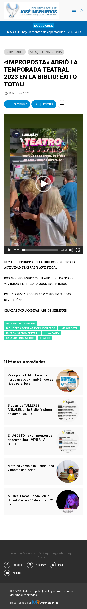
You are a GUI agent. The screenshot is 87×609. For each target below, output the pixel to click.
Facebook (18, 564)
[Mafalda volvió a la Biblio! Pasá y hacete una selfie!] (67, 471)
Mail (60, 564)
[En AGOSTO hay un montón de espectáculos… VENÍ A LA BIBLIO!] (67, 441)
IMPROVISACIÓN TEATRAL (22, 333)
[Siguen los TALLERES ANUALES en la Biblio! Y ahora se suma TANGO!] (67, 410)
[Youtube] (7, 573)
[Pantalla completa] (78, 250)
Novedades (14, 52)
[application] (43, 184)
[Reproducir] (9, 250)
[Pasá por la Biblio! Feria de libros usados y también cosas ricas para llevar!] (67, 380)
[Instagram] (30, 565)
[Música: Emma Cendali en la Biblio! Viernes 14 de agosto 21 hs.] (67, 501)
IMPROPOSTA (69, 328)
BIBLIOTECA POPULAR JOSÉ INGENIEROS (30, 328)
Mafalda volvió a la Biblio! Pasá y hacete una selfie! (31, 468)
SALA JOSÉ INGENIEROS (20, 337)
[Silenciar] (71, 250)
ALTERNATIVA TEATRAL (20, 323)
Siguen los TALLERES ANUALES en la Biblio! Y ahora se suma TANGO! (30, 410)
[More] (62, 104)
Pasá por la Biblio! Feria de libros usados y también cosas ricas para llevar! (30, 379)
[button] (43, 184)
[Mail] (53, 565)
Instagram (40, 564)
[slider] (40, 250)
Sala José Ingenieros (46, 52)
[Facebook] (7, 565)
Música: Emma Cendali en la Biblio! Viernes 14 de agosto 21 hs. (31, 500)
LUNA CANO (51, 333)
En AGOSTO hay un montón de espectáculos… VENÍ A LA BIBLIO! (30, 440)
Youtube (17, 573)
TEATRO (45, 337)
